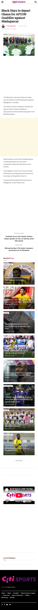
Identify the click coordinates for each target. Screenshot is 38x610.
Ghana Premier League (28, 593)
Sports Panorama (17, 595)
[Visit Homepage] (19, 2)
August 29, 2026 (10, 282)
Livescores (6, 595)
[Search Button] (36, 2)
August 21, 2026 (10, 453)
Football (16, 593)
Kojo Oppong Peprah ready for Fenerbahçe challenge (17, 278)
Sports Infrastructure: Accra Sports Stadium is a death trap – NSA (18, 326)
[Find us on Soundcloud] (10, 605)
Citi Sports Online (10, 587)
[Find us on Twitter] (2, 605)
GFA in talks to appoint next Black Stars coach (16, 425)
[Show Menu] (2, 2)
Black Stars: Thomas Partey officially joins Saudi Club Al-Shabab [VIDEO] (17, 448)
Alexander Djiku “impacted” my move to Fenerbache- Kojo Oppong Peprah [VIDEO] (19, 301)
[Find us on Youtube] (7, 605)
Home (3, 593)
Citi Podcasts (10, 558)
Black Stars (8, 264)
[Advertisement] (19, 76)
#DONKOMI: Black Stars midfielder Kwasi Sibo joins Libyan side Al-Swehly (16, 350)
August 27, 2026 (10, 331)
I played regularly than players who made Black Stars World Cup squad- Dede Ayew (18, 399)
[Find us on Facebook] (4, 605)
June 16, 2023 (23, 26)
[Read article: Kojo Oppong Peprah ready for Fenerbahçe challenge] (19, 273)
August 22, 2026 (10, 428)
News (9, 593)
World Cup (4, 597)
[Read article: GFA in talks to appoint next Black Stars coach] (19, 419)
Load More (19, 460)
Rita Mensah (11, 26)
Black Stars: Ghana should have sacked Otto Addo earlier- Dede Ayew (18, 375)
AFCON (6, 313)
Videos (27, 595)
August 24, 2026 (10, 355)
